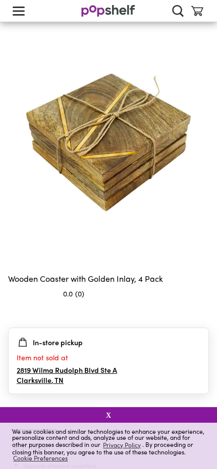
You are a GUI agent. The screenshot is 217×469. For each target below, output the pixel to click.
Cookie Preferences (40, 457)
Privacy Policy (122, 444)
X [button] (108, 415)
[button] (201, 313)
